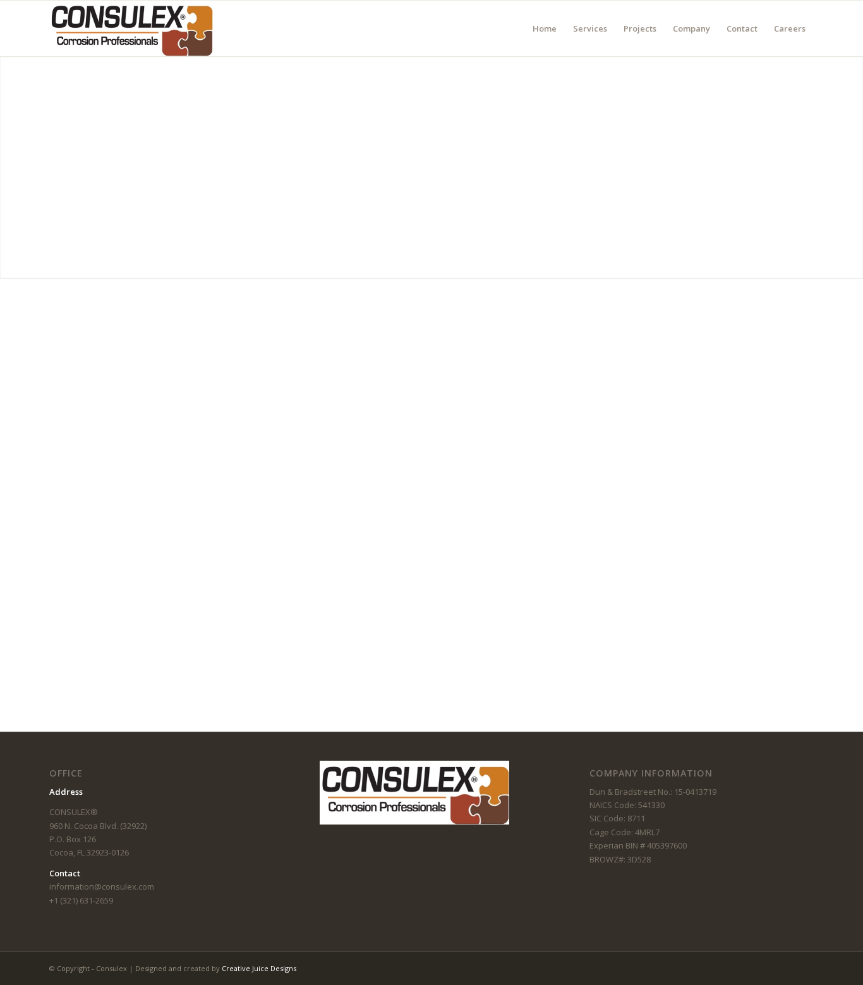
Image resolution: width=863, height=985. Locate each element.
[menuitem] (544, 28)
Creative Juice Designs (259, 968)
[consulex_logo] (131, 28)
